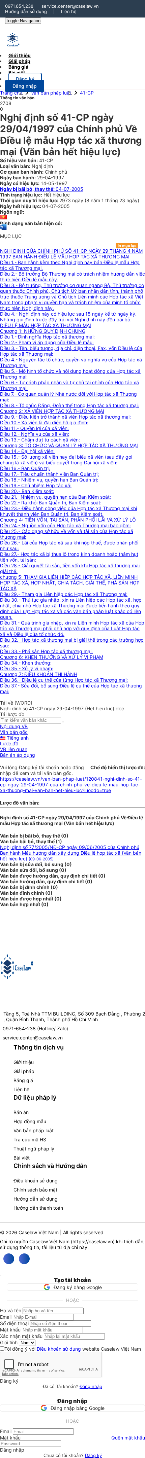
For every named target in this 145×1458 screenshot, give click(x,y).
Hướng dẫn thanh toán (38, 1208)
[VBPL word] (3, 230)
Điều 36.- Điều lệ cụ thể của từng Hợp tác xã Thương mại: (64, 680)
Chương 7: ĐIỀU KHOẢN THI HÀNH (38, 674)
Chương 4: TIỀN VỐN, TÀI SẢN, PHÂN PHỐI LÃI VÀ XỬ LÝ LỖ (68, 520)
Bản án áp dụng (17, 755)
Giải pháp (23, 1071)
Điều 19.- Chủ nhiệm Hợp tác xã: (35, 485)
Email (5, 1317)
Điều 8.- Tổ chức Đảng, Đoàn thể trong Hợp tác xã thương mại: (69, 405)
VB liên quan (13, 749)
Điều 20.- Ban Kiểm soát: (27, 491)
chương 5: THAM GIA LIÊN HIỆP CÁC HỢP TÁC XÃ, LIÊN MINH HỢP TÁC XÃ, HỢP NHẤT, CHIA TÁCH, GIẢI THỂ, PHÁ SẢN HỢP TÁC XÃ (70, 582)
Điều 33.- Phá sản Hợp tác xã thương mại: (46, 651)
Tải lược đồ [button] (12, 714)
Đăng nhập (91, 1386)
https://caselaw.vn (92, 1241)
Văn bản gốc (14, 732)
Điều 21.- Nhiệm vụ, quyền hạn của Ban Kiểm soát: (55, 497)
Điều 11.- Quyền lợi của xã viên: (34, 428)
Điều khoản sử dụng (35, 1180)
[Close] (0, 1275)
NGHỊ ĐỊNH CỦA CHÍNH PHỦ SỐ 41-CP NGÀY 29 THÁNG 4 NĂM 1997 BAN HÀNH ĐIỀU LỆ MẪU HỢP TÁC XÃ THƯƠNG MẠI (71, 253)
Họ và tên (10, 1310)
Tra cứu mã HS (29, 1139)
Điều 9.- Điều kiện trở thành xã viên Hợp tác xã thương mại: (65, 417)
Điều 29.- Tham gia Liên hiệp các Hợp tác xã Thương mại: (63, 594)
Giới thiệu (23, 1062)
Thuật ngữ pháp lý (33, 1148)
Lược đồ (9, 743)
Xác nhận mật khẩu (21, 1336)
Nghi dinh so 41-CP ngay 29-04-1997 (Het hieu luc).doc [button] (62, 708)
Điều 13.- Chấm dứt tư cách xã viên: (40, 439)
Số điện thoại (14, 1323)
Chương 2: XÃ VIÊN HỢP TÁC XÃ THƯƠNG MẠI (52, 411)
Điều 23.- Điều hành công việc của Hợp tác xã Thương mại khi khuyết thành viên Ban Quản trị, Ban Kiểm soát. (68, 511)
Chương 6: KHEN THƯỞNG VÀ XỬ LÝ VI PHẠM (51, 657)
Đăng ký (93, 1455)
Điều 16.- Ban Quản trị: (25, 468)
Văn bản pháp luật (51, 93)
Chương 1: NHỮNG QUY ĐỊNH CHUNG (42, 331)
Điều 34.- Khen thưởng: (26, 663)
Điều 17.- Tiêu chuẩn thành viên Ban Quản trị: (49, 474)
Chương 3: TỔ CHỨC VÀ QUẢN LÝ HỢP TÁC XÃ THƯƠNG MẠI (69, 445)
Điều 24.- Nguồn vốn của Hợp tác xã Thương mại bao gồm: (65, 525)
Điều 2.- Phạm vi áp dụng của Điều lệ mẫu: (47, 342)
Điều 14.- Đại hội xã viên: (27, 451)
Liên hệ (69, 11)
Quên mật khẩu (128, 1438)
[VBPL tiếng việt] (3, 217)
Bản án (21, 1112)
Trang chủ (11, 93)
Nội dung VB (14, 726)
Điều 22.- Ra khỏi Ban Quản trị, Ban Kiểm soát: (51, 502)
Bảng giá (23, 1080)
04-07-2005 (41, 189)
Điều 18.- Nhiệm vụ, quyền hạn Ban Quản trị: (49, 480)
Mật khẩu (10, 1329)
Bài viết (16, 72)
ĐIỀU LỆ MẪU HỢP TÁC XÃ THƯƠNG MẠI (45, 325)
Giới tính (9, 1342)
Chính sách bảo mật (35, 1190)
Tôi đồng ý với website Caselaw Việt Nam (72, 1349)
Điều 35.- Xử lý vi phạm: (26, 668)
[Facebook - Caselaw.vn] (8, 1258)
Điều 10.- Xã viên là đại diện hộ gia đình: (44, 422)
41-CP (87, 93)
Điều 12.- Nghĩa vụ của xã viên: (34, 434)
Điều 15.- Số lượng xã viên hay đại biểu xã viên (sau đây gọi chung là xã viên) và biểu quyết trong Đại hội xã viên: (66, 459)
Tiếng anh (17, 738)
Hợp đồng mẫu (29, 1121)
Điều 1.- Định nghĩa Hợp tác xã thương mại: (47, 337)
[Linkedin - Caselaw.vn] (24, 1258)
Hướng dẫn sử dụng (26, 11)
